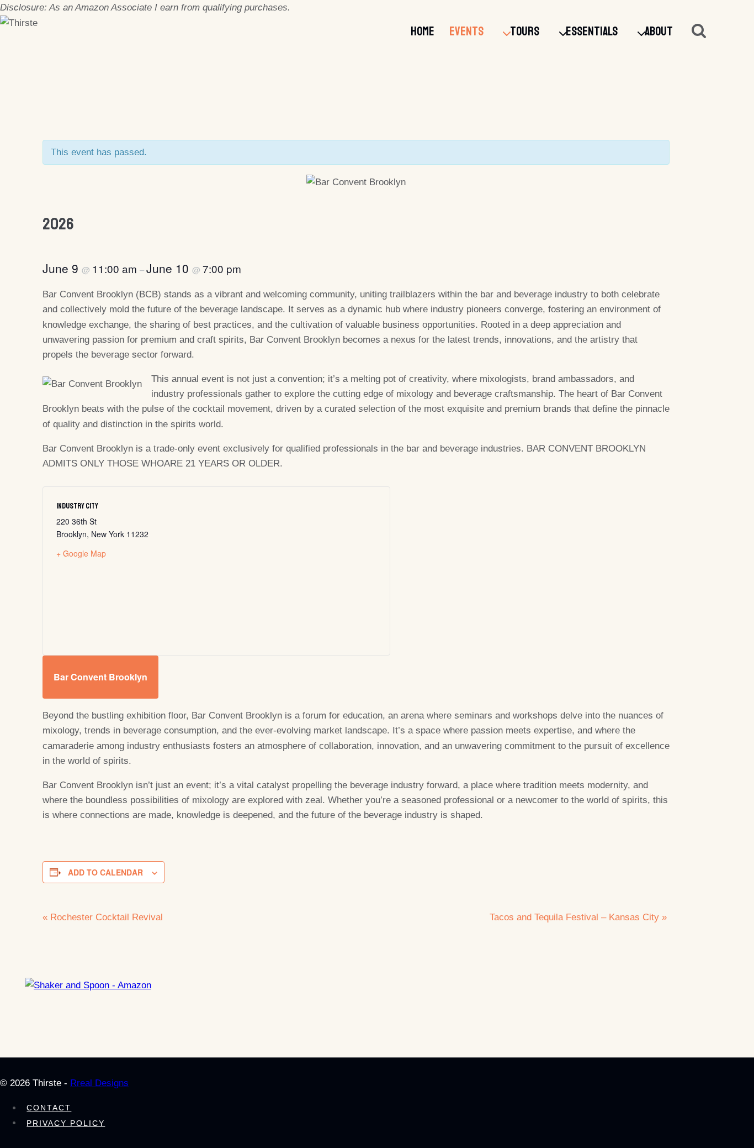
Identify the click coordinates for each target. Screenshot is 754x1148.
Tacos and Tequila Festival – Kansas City (578, 917)
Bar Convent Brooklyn (100, 676)
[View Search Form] (699, 32)
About (659, 31)
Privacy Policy (65, 1123)
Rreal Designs (99, 1083)
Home (422, 31)
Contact (48, 1108)
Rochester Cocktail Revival (103, 917)
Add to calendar (105, 872)
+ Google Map (81, 553)
